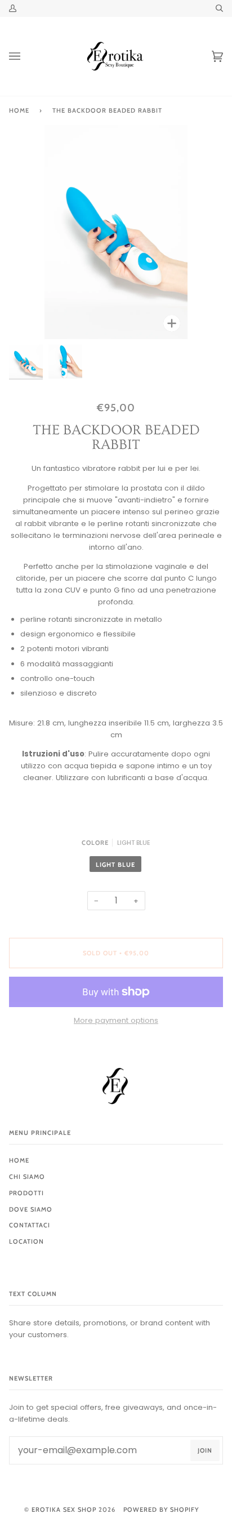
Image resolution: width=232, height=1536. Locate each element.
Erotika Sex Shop (64, 1509)
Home (19, 110)
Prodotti (26, 1193)
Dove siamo (30, 1209)
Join (205, 1450)
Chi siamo (27, 1177)
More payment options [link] (116, 1020)
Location (26, 1241)
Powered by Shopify (161, 1509)
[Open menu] (26, 56)
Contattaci (29, 1225)
